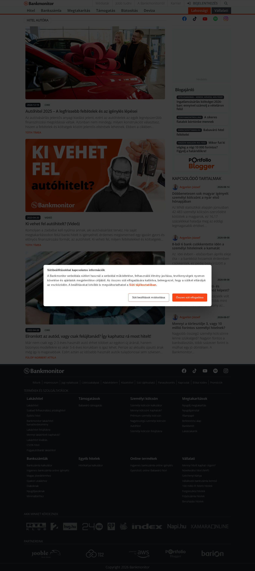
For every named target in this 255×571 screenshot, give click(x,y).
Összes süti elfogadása (189, 297)
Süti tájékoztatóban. (143, 285)
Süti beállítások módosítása (148, 297)
